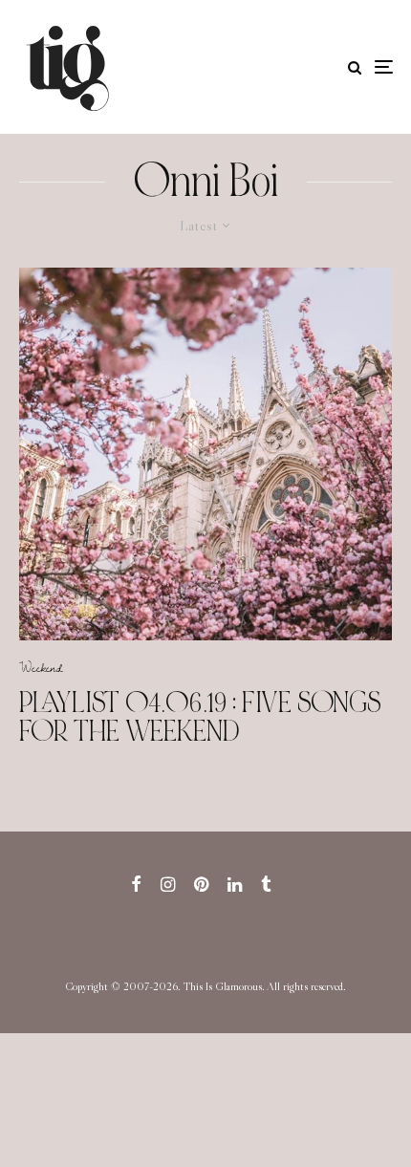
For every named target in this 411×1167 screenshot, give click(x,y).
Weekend (41, 667)
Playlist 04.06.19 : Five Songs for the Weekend (199, 717)
